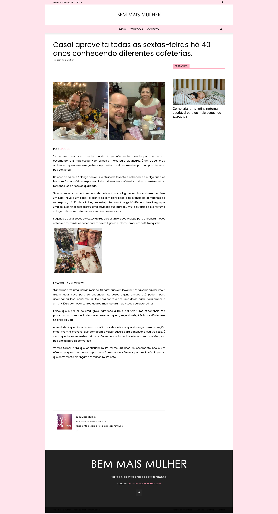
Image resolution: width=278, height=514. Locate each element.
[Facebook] (222, 2)
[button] (221, 29)
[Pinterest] (97, 73)
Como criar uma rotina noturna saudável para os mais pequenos (197, 111)
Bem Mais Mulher (65, 60)
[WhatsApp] (104, 73)
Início (122, 29)
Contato (153, 29)
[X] (90, 73)
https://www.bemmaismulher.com (90, 421)
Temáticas (136, 29)
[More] (127, 73)
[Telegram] (119, 73)
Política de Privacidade (183, 509)
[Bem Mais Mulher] (139, 15)
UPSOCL (65, 149)
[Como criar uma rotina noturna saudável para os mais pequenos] (199, 92)
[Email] (112, 73)
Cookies (200, 509)
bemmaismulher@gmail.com (144, 483)
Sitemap (210, 509)
